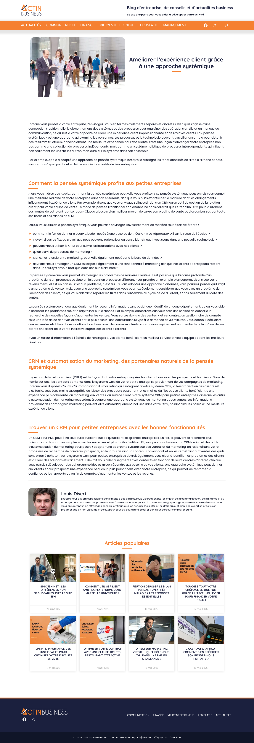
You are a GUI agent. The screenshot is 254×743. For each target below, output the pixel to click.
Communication (60, 25)
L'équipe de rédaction (167, 737)
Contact (113, 737)
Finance (87, 25)
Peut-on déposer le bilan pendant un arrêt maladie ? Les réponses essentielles (152, 591)
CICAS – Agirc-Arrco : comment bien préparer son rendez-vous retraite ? (201, 653)
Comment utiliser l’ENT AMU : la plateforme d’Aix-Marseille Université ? (102, 590)
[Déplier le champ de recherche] (226, 25)
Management (174, 25)
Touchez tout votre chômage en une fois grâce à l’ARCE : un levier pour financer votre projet (201, 593)
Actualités (31, 25)
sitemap (147, 737)
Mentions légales (130, 737)
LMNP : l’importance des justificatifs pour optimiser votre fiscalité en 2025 (53, 653)
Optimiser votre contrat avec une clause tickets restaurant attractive (102, 652)
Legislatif (149, 25)
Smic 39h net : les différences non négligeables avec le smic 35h (53, 591)
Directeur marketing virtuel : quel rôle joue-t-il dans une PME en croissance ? (152, 653)
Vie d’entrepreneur (117, 25)
